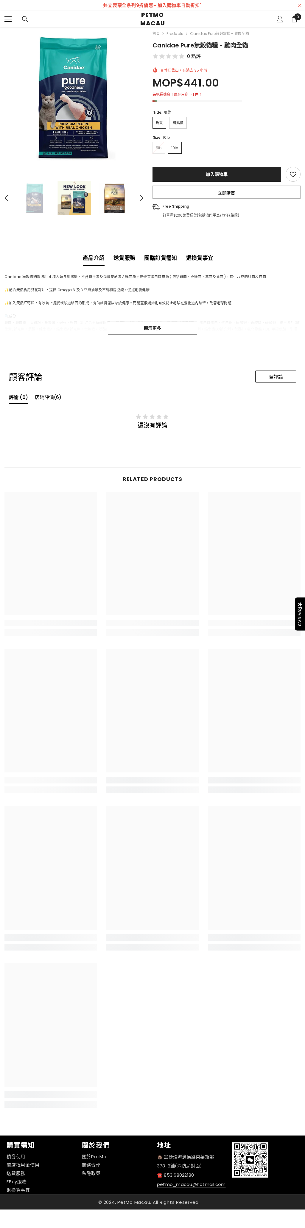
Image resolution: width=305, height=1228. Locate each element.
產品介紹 (94, 258)
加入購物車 (217, 174)
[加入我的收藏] (293, 174)
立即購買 (226, 193)
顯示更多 (152, 328)
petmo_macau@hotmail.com (191, 1184)
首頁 (156, 33)
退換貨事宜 (200, 258)
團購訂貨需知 (160, 258)
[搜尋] (25, 19)
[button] (6, 198)
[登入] (280, 19)
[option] (152, 5)
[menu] (8, 19)
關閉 (300, 5)
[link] (50, 623)
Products (174, 33)
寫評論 (276, 376)
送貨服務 (124, 258)
